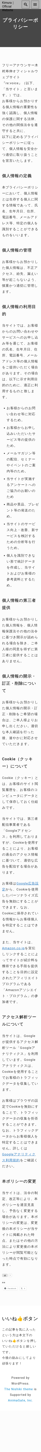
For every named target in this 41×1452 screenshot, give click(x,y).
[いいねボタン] (5, 1275)
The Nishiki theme (18, 1389)
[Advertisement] (20, 1431)
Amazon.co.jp (13, 948)
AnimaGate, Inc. (20, 1400)
